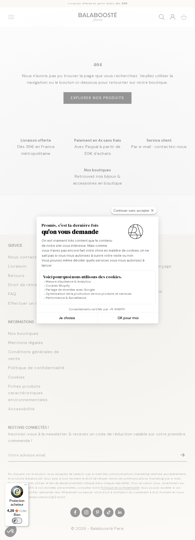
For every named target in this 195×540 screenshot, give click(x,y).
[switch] (17, 521)
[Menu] (26, 486)
